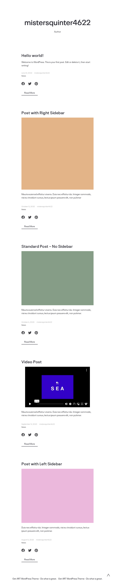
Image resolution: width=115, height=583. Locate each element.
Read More (29, 92)
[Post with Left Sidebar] (57, 496)
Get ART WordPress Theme (25, 578)
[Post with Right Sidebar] (57, 154)
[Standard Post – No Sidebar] (57, 278)
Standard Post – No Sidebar (47, 246)
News (23, 76)
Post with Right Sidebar (43, 112)
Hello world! (32, 55)
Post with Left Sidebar (41, 463)
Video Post (31, 361)
